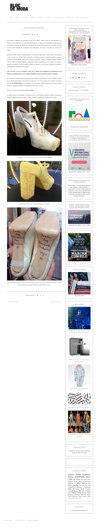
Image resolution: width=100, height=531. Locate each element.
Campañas (71, 487)
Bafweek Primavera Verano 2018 (74, 498)
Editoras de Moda (74, 483)
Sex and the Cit (16, 43)
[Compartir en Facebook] (40, 295)
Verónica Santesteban (21, 71)
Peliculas (81, 491)
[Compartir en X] (32, 34)
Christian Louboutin (84, 487)
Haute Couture (86, 489)
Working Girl (86, 483)
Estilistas (74, 493)
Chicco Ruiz (31, 71)
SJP (74, 479)
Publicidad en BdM (32, 520)
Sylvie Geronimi (11, 71)
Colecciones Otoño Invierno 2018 (81, 496)
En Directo (70, 17)
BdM (77, 17)
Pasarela (40, 17)
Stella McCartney (74, 489)
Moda (11, 17)
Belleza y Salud (59, 17)
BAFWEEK (80, 476)
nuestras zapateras (24, 66)
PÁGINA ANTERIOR (13, 301)
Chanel (80, 481)
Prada (79, 493)
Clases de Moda (20, 520)
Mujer (17, 17)
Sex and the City (85, 485)
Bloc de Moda (8, 520)
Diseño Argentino (83, 474)
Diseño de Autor (81, 479)
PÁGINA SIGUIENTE (56, 301)
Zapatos (48, 17)
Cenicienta (43, 282)
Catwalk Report (73, 491)
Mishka (37, 71)
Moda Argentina (73, 485)
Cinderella (15, 64)
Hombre (32, 17)
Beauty (71, 476)
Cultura (24, 17)
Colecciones (87, 481)
